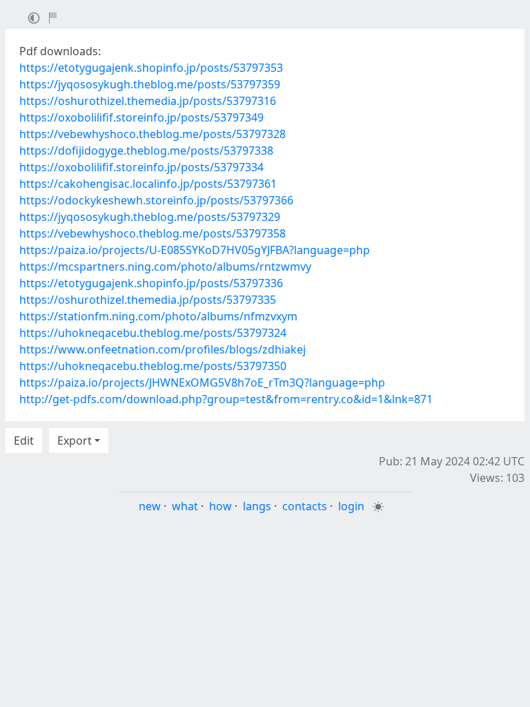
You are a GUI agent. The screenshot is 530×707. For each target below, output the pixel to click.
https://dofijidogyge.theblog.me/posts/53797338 (146, 150)
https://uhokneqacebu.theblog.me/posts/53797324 (152, 332)
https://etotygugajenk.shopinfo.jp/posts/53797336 (151, 283)
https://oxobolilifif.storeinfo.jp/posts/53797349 (141, 117)
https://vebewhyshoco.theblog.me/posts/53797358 (152, 233)
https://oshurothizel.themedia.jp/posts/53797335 (147, 299)
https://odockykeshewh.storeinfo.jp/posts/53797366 (156, 200)
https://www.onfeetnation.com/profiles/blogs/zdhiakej (162, 349)
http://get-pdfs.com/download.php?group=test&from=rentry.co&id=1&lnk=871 (226, 399)
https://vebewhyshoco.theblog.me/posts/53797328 (152, 134)
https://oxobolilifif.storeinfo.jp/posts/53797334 (141, 167)
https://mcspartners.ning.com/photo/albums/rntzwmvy (165, 266)
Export (74, 440)
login (351, 506)
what (185, 506)
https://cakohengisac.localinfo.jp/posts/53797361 (148, 183)
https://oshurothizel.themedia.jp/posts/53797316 (147, 100)
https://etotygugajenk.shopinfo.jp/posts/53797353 (151, 67)
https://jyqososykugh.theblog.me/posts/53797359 (149, 84)
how (220, 506)
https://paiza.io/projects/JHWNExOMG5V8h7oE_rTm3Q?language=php (202, 382)
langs (257, 506)
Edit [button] (24, 440)
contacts (304, 506)
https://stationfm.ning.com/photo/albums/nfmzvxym (158, 316)
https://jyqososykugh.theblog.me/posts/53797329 (149, 216)
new (150, 506)
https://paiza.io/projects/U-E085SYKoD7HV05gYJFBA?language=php (194, 250)
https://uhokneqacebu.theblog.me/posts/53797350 (152, 366)
